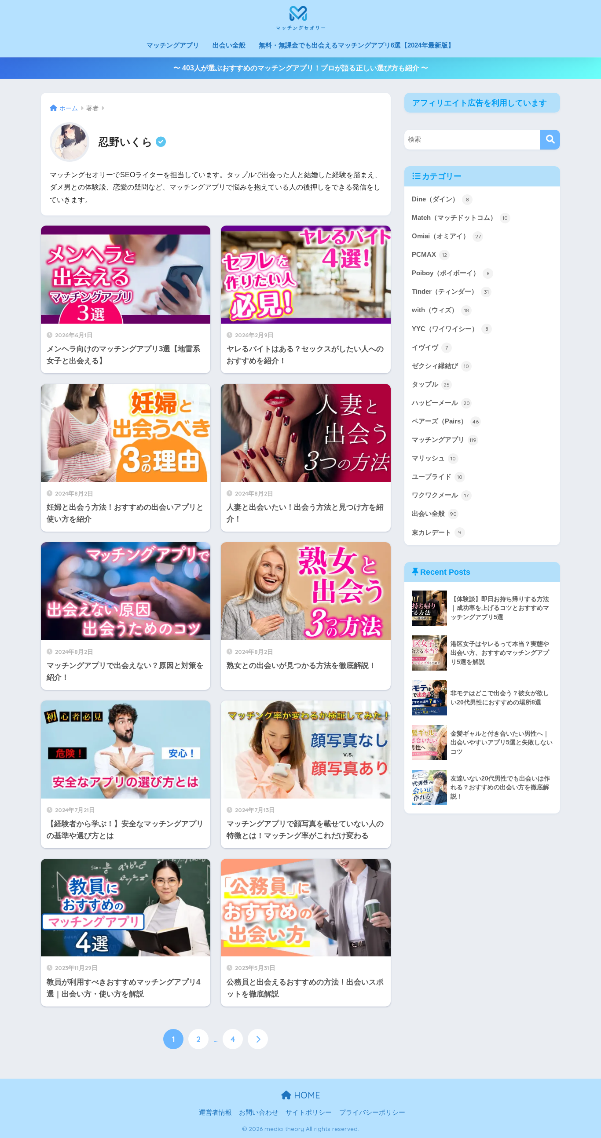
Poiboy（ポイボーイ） (451, 273)
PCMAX (429, 254)
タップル (431, 384)
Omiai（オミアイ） (446, 236)
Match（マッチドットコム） (460, 217)
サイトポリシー (309, 1112)
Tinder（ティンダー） (450, 291)
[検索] (550, 140)
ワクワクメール (440, 495)
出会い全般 (229, 45)
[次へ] (258, 1039)
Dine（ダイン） (440, 199)
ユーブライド (437, 476)
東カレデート (437, 532)
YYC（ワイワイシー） (450, 328)
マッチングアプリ (173, 45)
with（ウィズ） (440, 310)
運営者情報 (215, 1112)
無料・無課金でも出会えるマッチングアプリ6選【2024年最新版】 (356, 45)
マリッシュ (434, 458)
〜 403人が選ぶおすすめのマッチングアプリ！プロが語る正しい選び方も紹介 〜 (300, 68)
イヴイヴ (430, 347)
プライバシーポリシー (372, 1112)
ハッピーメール (441, 402)
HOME (305, 1095)
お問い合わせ (259, 1112)
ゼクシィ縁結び (440, 365)
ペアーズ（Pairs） (445, 421)
